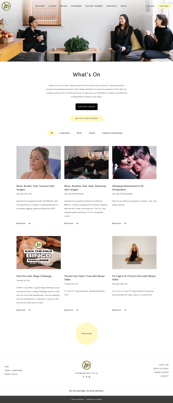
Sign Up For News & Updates (86, 118)
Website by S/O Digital (94, 399)
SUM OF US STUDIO (161, 369)
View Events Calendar (86, 107)
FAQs (6, 367)
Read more (20, 223)
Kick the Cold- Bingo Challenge (34, 276)
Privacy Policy (11, 374)
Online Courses (161, 372)
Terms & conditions (77, 399)
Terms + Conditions (13, 370)
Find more (87, 333)
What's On (164, 365)
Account (151, 6)
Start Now (164, 6)
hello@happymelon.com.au (86, 373)
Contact (165, 376)
